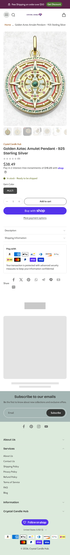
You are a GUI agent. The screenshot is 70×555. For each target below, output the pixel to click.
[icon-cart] (63, 14)
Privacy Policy (10, 471)
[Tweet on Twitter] (21, 279)
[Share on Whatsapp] (36, 279)
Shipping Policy (11, 466)
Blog (5, 492)
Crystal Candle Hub (12, 144)
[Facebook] (24, 426)
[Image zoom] (35, 78)
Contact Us (9, 461)
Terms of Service (11, 482)
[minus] (7, 201)
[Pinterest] (31, 426)
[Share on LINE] (51, 279)
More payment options (35, 218)
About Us (8, 455)
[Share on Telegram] (43, 279)
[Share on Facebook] (13, 279)
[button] (45, 201)
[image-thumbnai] (7, 131)
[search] (13, 14)
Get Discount (54, 4)
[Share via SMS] (13, 287)
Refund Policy (10, 477)
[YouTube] (46, 426)
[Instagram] (38, 426)
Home (8, 24)
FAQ (5, 487)
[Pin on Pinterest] (28, 279)
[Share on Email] (58, 279)
